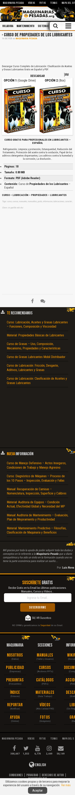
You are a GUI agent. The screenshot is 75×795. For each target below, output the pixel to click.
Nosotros (15, 655)
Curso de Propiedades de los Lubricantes (38, 35)
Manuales (45, 655)
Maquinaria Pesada (26, 38)
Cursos (45, 667)
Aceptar (37, 790)
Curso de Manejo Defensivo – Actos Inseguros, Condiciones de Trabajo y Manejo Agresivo (36, 465)
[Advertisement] (37, 52)
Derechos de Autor (53, 775)
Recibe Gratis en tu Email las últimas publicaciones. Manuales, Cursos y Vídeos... (37, 589)
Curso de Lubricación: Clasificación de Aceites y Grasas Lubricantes (37, 381)
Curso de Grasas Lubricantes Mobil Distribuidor (36, 357)
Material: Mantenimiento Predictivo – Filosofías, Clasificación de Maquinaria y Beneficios (36, 530)
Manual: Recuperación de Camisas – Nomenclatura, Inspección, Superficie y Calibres (36, 491)
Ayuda (15, 717)
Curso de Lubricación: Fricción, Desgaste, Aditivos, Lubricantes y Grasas (33, 368)
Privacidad (32, 775)
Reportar (15, 705)
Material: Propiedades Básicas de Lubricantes (35, 335)
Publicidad (15, 667)
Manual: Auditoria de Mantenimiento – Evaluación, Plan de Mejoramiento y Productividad (37, 517)
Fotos (45, 717)
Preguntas (15, 680)
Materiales (45, 692)
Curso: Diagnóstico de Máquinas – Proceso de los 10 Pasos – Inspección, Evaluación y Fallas (36, 478)
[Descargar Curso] (19, 109)
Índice (15, 692)
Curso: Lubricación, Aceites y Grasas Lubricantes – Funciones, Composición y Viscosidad (37, 324)
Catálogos (45, 680)
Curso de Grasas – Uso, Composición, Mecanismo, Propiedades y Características (33, 346)
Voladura (7, 26)
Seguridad (45, 625)
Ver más (66, 785)
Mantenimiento (26, 26)
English (40, 765)
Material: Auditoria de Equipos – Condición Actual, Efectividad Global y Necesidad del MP (36, 504)
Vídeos (45, 705)
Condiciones (16, 775)
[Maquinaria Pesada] (37, 13)
